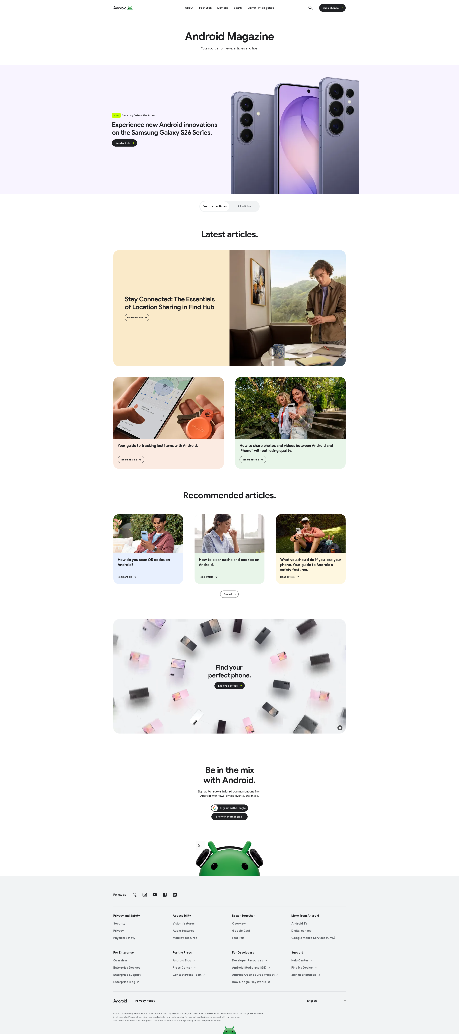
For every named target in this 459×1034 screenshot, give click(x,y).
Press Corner (182, 967)
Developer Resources (247, 960)
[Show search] (310, 8)
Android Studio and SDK (249, 967)
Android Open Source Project (253, 975)
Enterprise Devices (126, 967)
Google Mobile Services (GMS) (313, 938)
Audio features (183, 931)
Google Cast (241, 931)
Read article (123, 143)
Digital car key (301, 931)
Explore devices (228, 685)
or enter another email (229, 816)
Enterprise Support (127, 975)
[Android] (119, 7)
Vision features (184, 923)
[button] (340, 727)
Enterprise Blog (124, 982)
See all (228, 594)
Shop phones (331, 7)
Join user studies (303, 975)
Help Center (299, 960)
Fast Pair (238, 938)
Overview (239, 923)
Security (119, 923)
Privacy (118, 931)
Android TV (299, 923)
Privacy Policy (145, 1001)
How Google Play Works (249, 982)
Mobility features (185, 938)
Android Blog (182, 960)
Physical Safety (124, 938)
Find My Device (302, 967)
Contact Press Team (187, 975)
